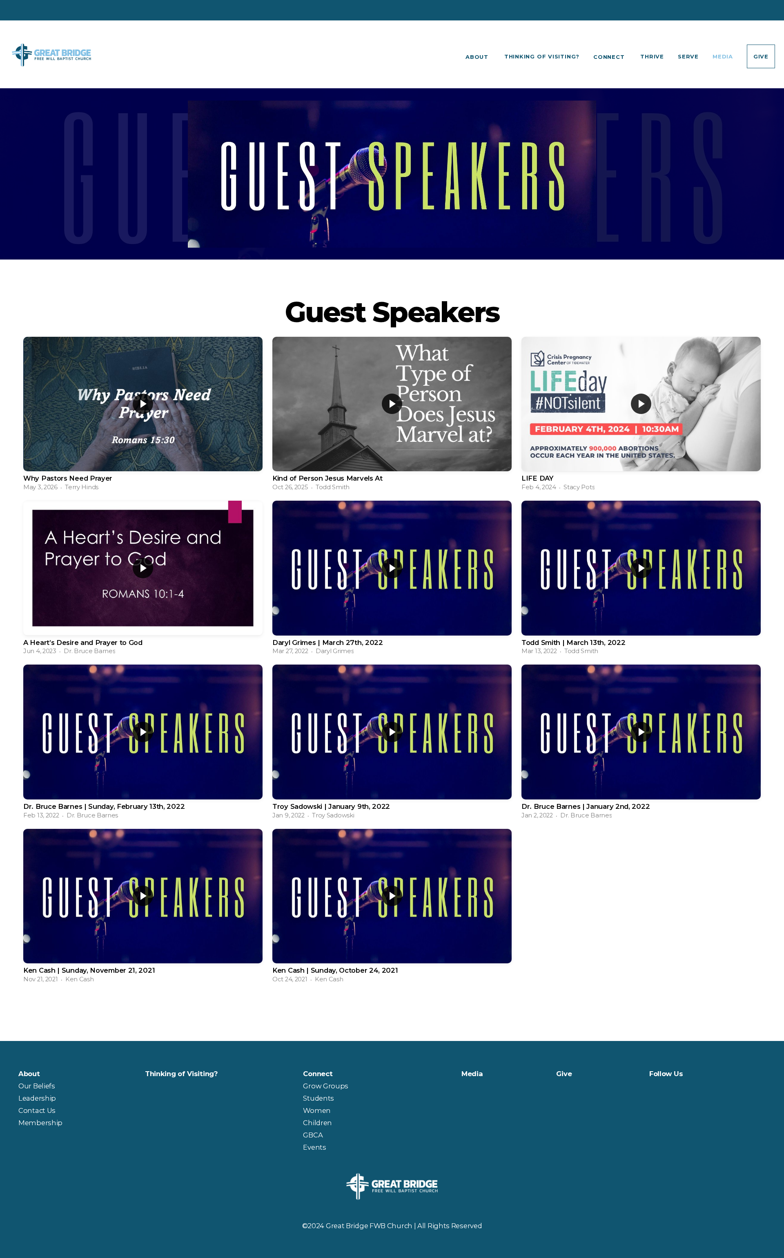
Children (317, 1123)
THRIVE (652, 56)
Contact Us (37, 1110)
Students (318, 1098)
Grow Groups (325, 1086)
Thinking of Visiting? (541, 56)
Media (723, 56)
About (478, 56)
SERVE (688, 56)
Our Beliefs (37, 1086)
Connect (609, 56)
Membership (40, 1123)
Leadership (37, 1098)
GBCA (313, 1135)
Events (314, 1147)
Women (317, 1110)
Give (760, 56)
